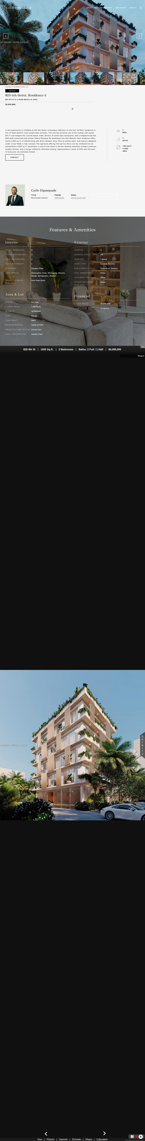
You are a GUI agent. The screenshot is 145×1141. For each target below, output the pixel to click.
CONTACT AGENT (104, 197)
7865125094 (59, 198)
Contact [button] (14, 157)
